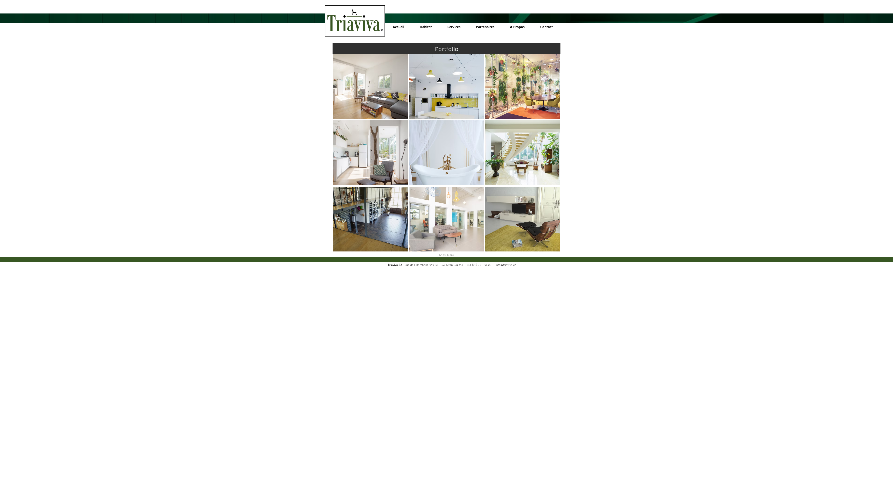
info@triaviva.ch (506, 265)
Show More (446, 255)
